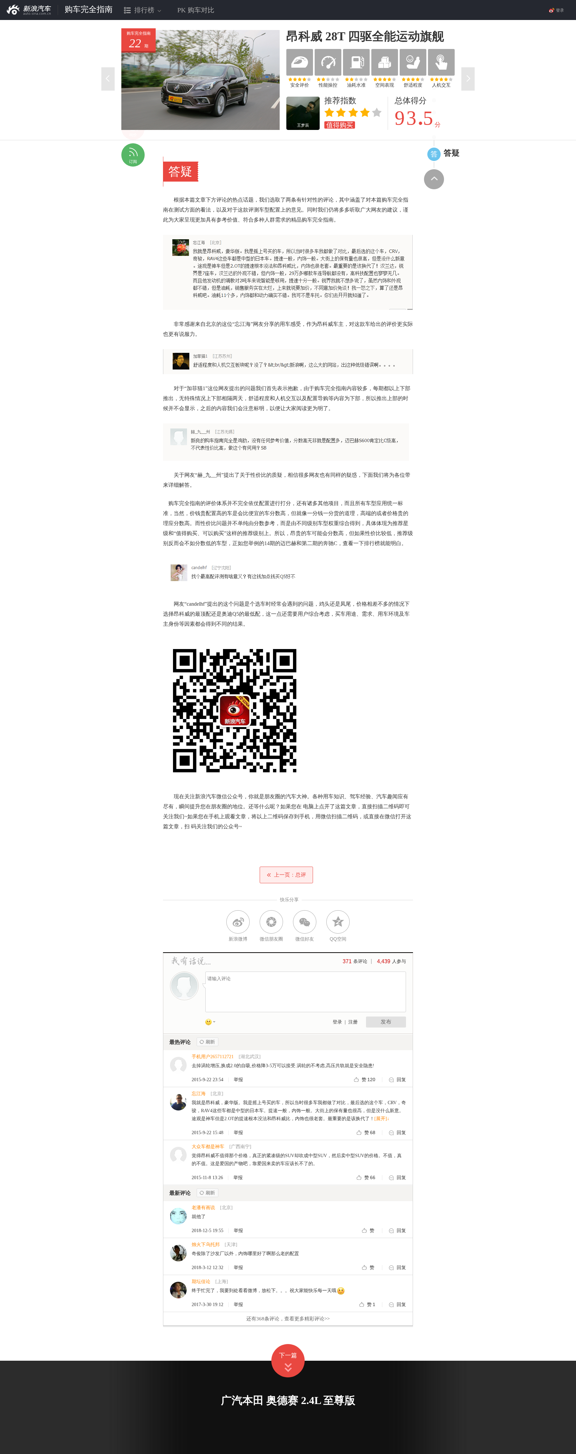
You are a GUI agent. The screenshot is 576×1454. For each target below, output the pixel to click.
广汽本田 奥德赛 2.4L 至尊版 (288, 1400)
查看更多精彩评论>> (288, 1318)
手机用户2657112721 (213, 1056)
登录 (337, 1022)
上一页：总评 (290, 875)
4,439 (383, 961)
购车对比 (195, 10)
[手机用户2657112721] (178, 1072)
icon (434, 154)
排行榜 (139, 13)
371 (347, 961)
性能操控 (328, 85)
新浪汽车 (29, 10)
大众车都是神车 (208, 1146)
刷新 (207, 1042)
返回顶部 (434, 179)
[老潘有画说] (178, 1222)
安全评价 (299, 85)
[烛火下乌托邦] (178, 1259)
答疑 (452, 153)
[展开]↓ (381, 1118)
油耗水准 (356, 85)
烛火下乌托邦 (206, 1244)
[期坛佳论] (178, 1296)
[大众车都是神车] (178, 1161)
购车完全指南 (89, 9)
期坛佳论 (201, 1281)
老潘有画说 (203, 1207)
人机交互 (441, 85)
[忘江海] (178, 1108)
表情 (212, 1023)
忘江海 (199, 1093)
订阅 (133, 161)
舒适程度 (413, 85)
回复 (401, 1080)
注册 (353, 1022)
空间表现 (384, 85)
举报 (238, 1080)
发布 (386, 1022)
